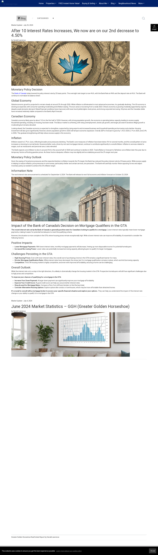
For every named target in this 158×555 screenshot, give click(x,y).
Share (154, 29)
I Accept (152, 551)
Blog (114, 4)
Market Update (16, 25)
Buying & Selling (89, 4)
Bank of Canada (20, 93)
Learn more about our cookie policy (69, 551)
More (141, 4)
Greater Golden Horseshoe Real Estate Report (28, 537)
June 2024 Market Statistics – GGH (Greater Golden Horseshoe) (70, 306)
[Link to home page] (11, 3)
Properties (51, 4)
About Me (104, 4)
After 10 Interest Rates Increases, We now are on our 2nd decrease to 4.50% (75, 33)
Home (41, 3)
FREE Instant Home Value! (69, 3)
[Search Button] (143, 18)
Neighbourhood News (127, 3)
